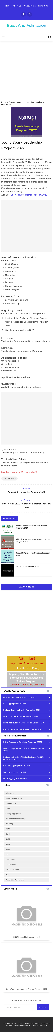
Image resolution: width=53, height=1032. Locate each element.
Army (8, 808)
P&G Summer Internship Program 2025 (19, 697)
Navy (8, 844)
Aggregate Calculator (14, 798)
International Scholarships (16, 819)
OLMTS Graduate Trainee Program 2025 (20, 716)
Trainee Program (9, 478)
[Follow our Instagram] (29, 14)
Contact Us (43, 6)
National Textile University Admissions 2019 (21, 710)
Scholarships (11, 865)
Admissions (10, 793)
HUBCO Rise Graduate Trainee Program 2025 (22, 729)
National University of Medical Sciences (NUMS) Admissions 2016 (23, 758)
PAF (7, 854)
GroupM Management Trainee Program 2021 (33, 554)
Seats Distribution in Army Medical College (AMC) (24, 723)
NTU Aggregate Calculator (14, 704)
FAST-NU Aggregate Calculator (16, 766)
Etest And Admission (32, 1023)
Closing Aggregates (13, 813)
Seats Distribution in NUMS (14, 772)
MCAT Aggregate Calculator (15, 778)
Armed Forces (11, 803)
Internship (9, 824)
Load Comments (26, 587)
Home (8, 6)
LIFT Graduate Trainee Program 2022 (29, 194)
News (8, 849)
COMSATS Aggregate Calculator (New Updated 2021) (23, 749)
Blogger (27, 1026)
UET (7, 875)
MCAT (8, 829)
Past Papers (10, 859)
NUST (8, 839)
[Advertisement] (26, 69)
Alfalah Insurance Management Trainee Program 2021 (33, 540)
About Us (17, 6)
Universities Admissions (15, 880)
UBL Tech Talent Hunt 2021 (27, 566)
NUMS (8, 834)
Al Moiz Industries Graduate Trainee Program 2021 (31, 526)
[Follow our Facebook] (23, 14)
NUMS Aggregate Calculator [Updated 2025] (22, 742)
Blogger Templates (39, 1026)
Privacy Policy (30, 6)
